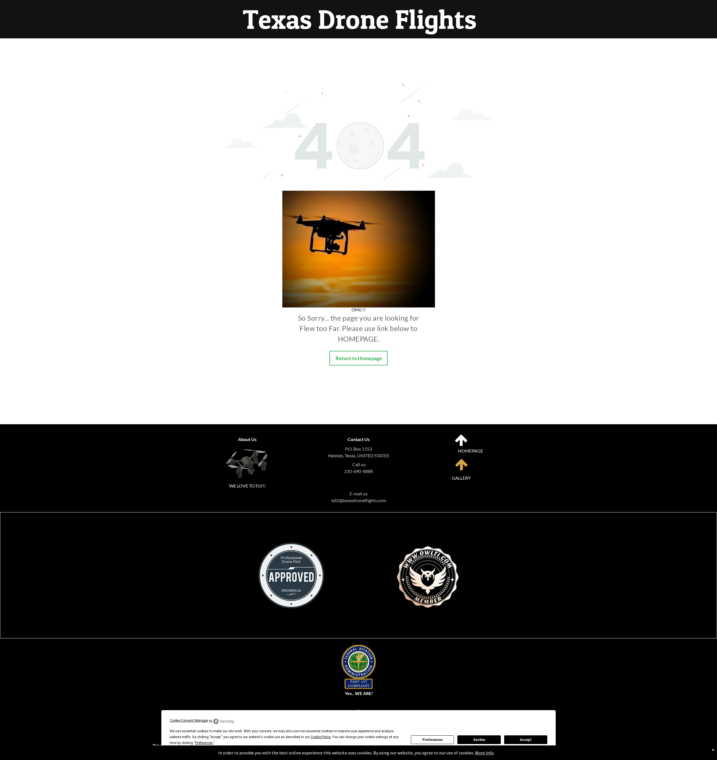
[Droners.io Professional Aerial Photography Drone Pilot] (291, 546)
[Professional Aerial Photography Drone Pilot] (427, 535)
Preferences (432, 740)
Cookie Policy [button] (320, 737)
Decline (479, 740)
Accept (526, 740)
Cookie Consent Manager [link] (189, 720)
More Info (484, 753)
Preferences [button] (204, 743)
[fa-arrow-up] (461, 445)
